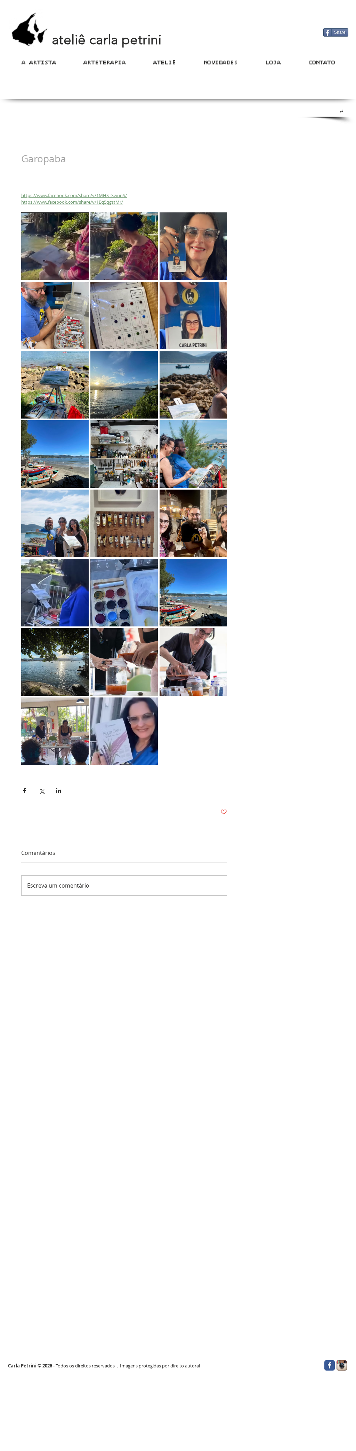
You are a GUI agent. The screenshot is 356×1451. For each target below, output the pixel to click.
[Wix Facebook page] (329, 1365)
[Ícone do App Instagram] (342, 1365)
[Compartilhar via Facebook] (24, 790)
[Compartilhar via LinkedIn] (58, 790)
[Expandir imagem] (55, 246)
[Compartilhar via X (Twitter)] (41, 790)
